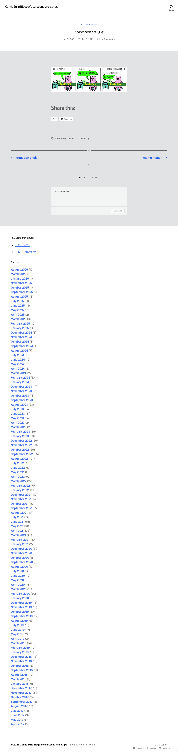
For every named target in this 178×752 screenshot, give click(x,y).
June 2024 (18, 359)
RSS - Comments (25, 251)
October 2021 (20, 503)
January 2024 (20, 382)
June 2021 (17, 521)
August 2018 (19, 674)
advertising (60, 138)
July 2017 (17, 710)
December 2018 (21, 656)
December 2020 (21, 548)
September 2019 (22, 616)
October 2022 (20, 449)
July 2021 (17, 517)
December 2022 (21, 440)
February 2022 (20, 485)
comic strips (89, 24)
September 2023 (22, 400)
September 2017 (22, 701)
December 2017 (21, 688)
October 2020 (20, 557)
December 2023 (21, 386)
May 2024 (17, 364)
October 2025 (20, 287)
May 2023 (17, 418)
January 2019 (20, 652)
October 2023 (20, 395)
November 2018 (21, 661)
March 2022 (18, 481)
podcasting (84, 138)
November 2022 (21, 445)
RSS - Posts (22, 245)
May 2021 (17, 526)
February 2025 (20, 323)
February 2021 (20, 539)
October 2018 (20, 665)
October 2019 (20, 611)
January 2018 (20, 683)
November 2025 (21, 283)
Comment (118, 211)
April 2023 (17, 422)
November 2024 (21, 337)
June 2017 (17, 715)
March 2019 (18, 643)
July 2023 (17, 409)
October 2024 (20, 341)
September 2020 (22, 562)
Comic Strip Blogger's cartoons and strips (31, 6)
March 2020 (18, 589)
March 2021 (18, 535)
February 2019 (20, 647)
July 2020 (17, 571)
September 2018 (22, 670)
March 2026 (18, 274)
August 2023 (19, 404)
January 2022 (20, 490)
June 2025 (18, 305)
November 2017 (21, 692)
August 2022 (19, 458)
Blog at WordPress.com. (82, 744)
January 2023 (20, 436)
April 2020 (18, 584)
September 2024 (22, 346)
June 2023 (18, 413)
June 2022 (18, 467)
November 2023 (21, 391)
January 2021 (20, 544)
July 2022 (17, 463)
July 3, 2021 (87, 39)
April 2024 (18, 368)
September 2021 (22, 508)
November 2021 (21, 499)
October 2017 (20, 697)
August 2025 (19, 296)
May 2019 (17, 634)
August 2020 (19, 566)
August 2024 (19, 350)
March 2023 (18, 427)
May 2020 (17, 580)
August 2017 (19, 706)
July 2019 (17, 625)
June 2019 (18, 629)
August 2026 (19, 269)
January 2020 (20, 598)
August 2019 (19, 620)
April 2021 (17, 530)
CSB (72, 39)
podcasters (72, 138)
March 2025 (18, 319)
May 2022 (17, 472)
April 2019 (17, 638)
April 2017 (17, 724)
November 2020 (21, 553)
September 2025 (22, 292)
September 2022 (22, 454)
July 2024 (17, 355)
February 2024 (20, 377)
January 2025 (20, 328)
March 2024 (18, 373)
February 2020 (20, 593)
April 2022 (17, 476)
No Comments (108, 39)
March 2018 (18, 679)
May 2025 (17, 310)
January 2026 (20, 278)
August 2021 (19, 512)
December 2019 (21, 602)
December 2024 (21, 332)
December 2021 (21, 494)
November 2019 (21, 607)
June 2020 (18, 575)
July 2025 (17, 301)
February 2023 (20, 431)
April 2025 (17, 314)
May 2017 (17, 719)
